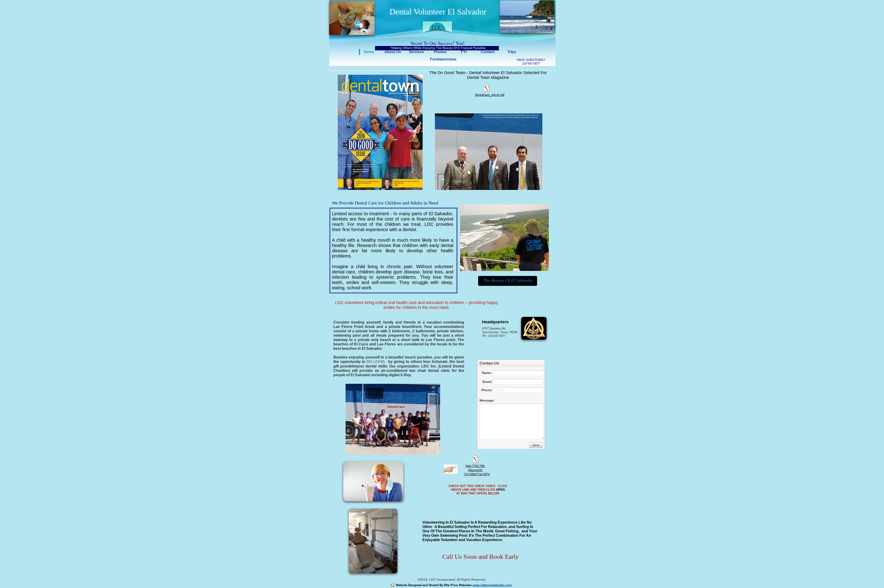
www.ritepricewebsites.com (492, 585)
